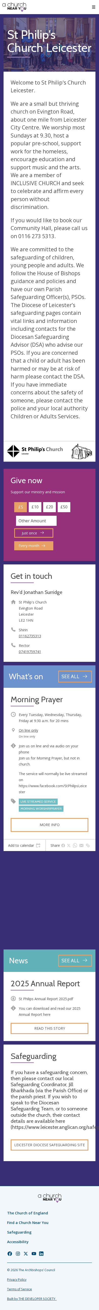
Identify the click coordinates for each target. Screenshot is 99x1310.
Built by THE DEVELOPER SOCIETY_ (32, 1299)
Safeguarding (19, 1232)
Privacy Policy (16, 1279)
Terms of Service (19, 1289)
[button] (93, 7)
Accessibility (18, 1241)
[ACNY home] (14, 7)
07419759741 (30, 651)
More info (50, 824)
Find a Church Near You (27, 1222)
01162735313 (30, 636)
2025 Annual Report (45, 983)
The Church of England (27, 1213)
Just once (30, 533)
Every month (29, 545)
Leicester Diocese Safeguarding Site (49, 1144)
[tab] (24, 845)
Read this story (49, 1028)
